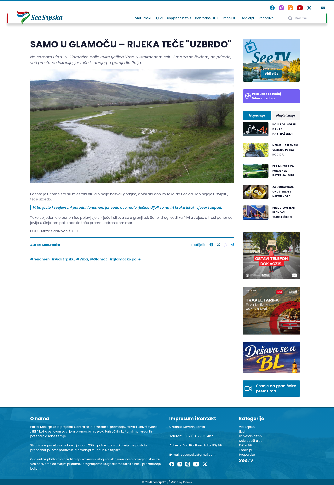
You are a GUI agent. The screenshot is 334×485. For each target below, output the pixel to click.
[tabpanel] (271, 173)
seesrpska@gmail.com (198, 454)
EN (323, 7)
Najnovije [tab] (257, 115)
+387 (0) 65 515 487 (198, 436)
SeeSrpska (51, 244)
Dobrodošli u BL (207, 18)
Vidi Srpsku (143, 18)
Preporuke (266, 18)
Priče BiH (229, 18)
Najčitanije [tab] (285, 115)
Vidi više (271, 73)
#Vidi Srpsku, (63, 259)
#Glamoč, (99, 259)
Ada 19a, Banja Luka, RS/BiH (202, 445)
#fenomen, (40, 259)
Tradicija (247, 18)
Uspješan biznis (179, 18)
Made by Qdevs (181, 482)
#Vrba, (83, 259)
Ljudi (159, 18)
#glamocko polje (125, 259)
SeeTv (246, 460)
